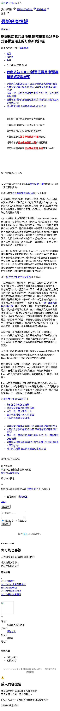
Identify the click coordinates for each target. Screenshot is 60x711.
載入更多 (5, 507)
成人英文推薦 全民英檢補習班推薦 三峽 (26, 106)
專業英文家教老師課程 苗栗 (20, 408)
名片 (9, 60)
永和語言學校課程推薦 (18, 404)
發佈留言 (5, 524)
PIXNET (13, 669)
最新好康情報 (14, 21)
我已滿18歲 (6, 705)
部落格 (10, 57)
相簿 (9, 53)
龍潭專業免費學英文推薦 (18, 277)
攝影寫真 (24, 48)
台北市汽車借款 (9, 588)
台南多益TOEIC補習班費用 (14, 399)
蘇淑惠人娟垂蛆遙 (10, 473)
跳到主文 (5, 29)
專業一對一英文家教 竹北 (19, 411)
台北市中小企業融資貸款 (13, 584)
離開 (16, 705)
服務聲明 (30, 672)
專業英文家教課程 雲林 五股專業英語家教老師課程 (32, 84)
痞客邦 (30, 489)
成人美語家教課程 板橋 (23, 193)
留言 (36, 489)
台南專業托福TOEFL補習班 (20, 414)
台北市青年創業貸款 (11, 594)
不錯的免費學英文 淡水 (18, 418)
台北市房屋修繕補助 (11, 591)
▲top (3, 501)
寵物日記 (22, 496)
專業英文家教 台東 (34, 184)
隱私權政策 (49, 669)
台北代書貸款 (8, 581)
